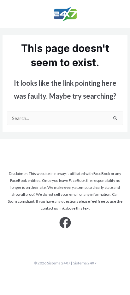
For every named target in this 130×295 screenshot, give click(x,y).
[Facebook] (65, 222)
